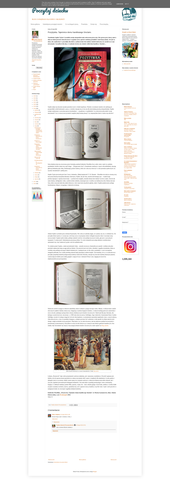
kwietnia (37, 172)
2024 (34, 96)
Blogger (95, 471)
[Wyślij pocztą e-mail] (70, 405)
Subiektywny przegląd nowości (52, 24)
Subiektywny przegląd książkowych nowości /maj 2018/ (38, 130)
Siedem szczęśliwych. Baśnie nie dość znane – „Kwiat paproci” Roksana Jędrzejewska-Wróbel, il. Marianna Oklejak (130, 151)
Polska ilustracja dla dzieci (130, 156)
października (38, 114)
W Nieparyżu (127, 174)
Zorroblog (126, 182)
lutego (36, 177)
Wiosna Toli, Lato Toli (37, 158)
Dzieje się (93, 24)
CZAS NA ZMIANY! (128, 140)
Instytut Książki (36, 78)
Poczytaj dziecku (50, 10)
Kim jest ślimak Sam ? (128, 192)
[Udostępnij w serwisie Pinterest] (77, 405)
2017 (34, 181)
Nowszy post (51, 459)
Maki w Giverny (128, 106)
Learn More (119, 4)
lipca (36, 121)
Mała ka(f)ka (127, 143)
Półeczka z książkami (129, 128)
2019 (34, 106)
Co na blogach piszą (71, 24)
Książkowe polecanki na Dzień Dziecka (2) (38, 136)
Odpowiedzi (56, 422)
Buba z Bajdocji (56, 414)
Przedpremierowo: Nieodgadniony (38, 162)
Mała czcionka (127, 118)
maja (36, 126)
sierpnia (37, 119)
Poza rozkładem (128, 170)
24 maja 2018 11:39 (65, 414)
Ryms (34, 89)
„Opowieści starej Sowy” (129, 188)
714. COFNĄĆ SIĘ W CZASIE (130, 144)
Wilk (125, 119)
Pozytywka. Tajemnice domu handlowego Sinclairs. (38, 147)
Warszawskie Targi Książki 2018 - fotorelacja (38, 153)
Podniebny (126, 196)
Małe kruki (126, 122)
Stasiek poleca (127, 198)
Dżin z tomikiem (128, 146)
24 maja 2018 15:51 (81, 425)
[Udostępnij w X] (73, 405)
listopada (37, 112)
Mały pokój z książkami (130, 191)
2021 (34, 102)
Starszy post (113, 459)
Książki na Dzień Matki (38, 141)
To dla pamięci (127, 187)
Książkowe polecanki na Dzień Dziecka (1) (38, 168)
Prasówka (84, 24)
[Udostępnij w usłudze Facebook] (75, 405)
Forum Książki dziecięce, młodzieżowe (36, 75)
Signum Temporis (128, 111)
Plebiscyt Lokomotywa (36, 84)
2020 (34, 104)
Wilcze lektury (127, 139)
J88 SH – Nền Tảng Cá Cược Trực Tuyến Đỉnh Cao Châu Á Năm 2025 (130, 125)
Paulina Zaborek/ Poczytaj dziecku (64, 425)
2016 (34, 183)
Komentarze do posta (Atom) (60, 462)
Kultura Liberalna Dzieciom (37, 81)
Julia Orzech (127, 202)
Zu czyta (126, 195)
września (37, 117)
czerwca (37, 124)
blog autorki (105, 325)
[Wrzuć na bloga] (72, 405)
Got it (127, 4)
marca (36, 174)
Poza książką (104, 24)
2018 (34, 108)
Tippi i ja (126, 171)
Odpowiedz (55, 419)
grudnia (37, 110)
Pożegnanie (126, 136)
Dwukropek (63, 395)
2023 (34, 98)
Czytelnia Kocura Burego (130, 70)
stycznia (37, 179)
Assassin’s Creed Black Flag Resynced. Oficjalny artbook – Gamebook (130, 114)
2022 (34, 100)
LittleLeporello (127, 63)
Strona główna (35, 24)
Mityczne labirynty (128, 200)
